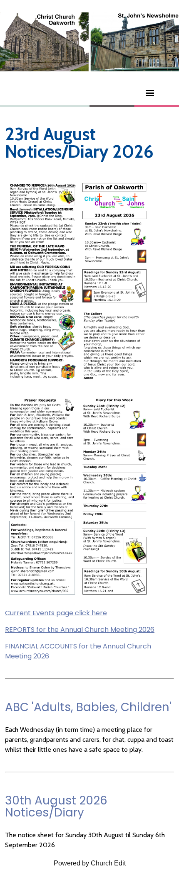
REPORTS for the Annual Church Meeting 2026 (79, 629)
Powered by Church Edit (90, 863)
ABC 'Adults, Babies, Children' (88, 707)
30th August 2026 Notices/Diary (56, 806)
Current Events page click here (56, 613)
